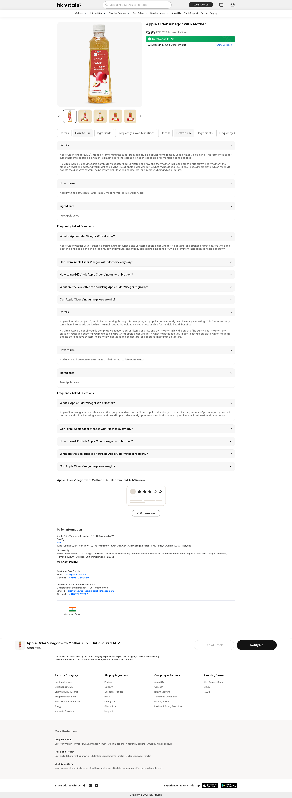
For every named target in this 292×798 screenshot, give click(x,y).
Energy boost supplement (149, 768)
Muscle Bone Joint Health (67, 701)
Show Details (223, 45)
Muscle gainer (62, 768)
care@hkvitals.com (76, 574)
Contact (158, 687)
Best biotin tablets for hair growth (72, 756)
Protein (108, 682)
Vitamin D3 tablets (135, 743)
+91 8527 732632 (78, 594)
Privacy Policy (161, 701)
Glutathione (110, 706)
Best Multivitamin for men (67, 743)
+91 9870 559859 (79, 577)
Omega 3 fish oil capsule (159, 743)
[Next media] (140, 116)
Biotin (107, 696)
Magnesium (110, 711)
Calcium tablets (116, 743)
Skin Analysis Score (213, 682)
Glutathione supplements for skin (107, 756)
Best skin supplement (124, 768)
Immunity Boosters (64, 711)
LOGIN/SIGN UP (200, 5)
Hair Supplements (64, 682)
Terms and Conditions (165, 696)
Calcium (108, 687)
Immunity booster (79, 768)
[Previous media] (59, 116)
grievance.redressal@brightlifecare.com (91, 591)
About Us (176, 13)
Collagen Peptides (113, 691)
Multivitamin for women (94, 743)
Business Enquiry (209, 13)
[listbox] (99, 116)
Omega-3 (109, 701)
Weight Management (65, 696)
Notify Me (256, 645)
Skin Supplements (64, 687)
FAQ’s (207, 691)
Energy (58, 706)
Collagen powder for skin (138, 756)
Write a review (148, 513)
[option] (69, 116)
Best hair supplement (100, 768)
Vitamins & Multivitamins (67, 691)
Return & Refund (162, 691)
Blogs (207, 687)
